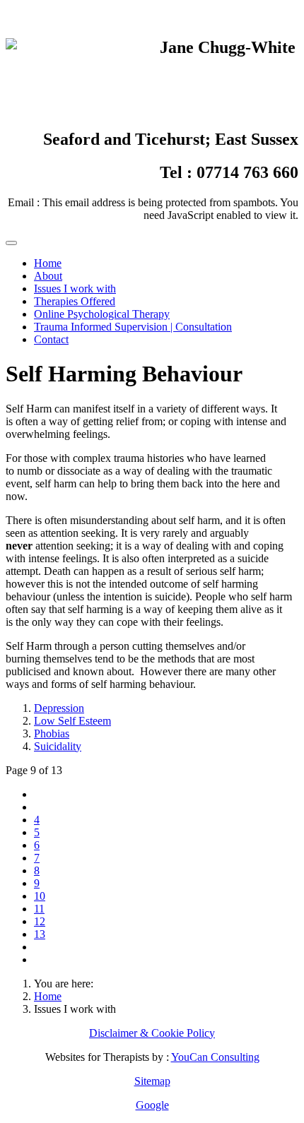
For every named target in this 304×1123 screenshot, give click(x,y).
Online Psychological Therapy (102, 314)
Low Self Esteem (72, 721)
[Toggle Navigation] (11, 243)
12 (39, 921)
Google (152, 1105)
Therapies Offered (74, 301)
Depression (59, 708)
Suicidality (57, 746)
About (48, 276)
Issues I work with (75, 289)
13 (39, 934)
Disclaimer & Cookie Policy (152, 1033)
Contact (51, 339)
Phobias (51, 733)
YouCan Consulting (215, 1057)
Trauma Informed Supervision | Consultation (133, 327)
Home (48, 263)
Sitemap (152, 1081)
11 (39, 909)
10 (39, 896)
